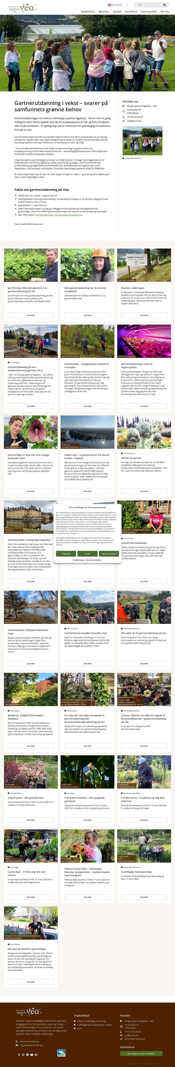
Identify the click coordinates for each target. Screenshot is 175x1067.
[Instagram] (23, 1055)
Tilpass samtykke (109, 553)
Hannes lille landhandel (134, 542)
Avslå (87, 553)
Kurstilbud (131, 11)
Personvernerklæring (93, 560)
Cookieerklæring (79, 560)
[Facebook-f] (19, 1055)
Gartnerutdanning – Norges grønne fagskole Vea (58, 215)
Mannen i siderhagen (132, 287)
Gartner (122, 620)
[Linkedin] (27, 1055)
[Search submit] (164, 5)
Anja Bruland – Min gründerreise (26, 797)
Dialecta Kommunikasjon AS (153, 1064)
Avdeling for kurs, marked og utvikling (22, 936)
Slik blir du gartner (131, 457)
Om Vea (164, 11)
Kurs (7, 859)
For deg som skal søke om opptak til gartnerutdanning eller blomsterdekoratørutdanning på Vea (84, 718)
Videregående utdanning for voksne (134, 530)
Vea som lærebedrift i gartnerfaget (27, 948)
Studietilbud (88, 11)
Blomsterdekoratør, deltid (74, 704)
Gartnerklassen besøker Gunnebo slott (85, 633)
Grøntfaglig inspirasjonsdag (136, 871)
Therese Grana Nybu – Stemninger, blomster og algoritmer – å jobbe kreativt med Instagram (87, 872)
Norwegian (116, 4)
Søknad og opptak (126, 697)
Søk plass (103, 11)
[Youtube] (31, 1055)
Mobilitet (66, 445)
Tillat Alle (66, 553)
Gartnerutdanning (13, 280)
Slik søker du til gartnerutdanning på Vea (143, 633)
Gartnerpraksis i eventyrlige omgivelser (29, 539)
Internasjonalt (149, 11)
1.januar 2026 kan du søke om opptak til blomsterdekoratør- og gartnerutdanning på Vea (143, 718)
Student (117, 11)
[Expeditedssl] (36, 1055)
